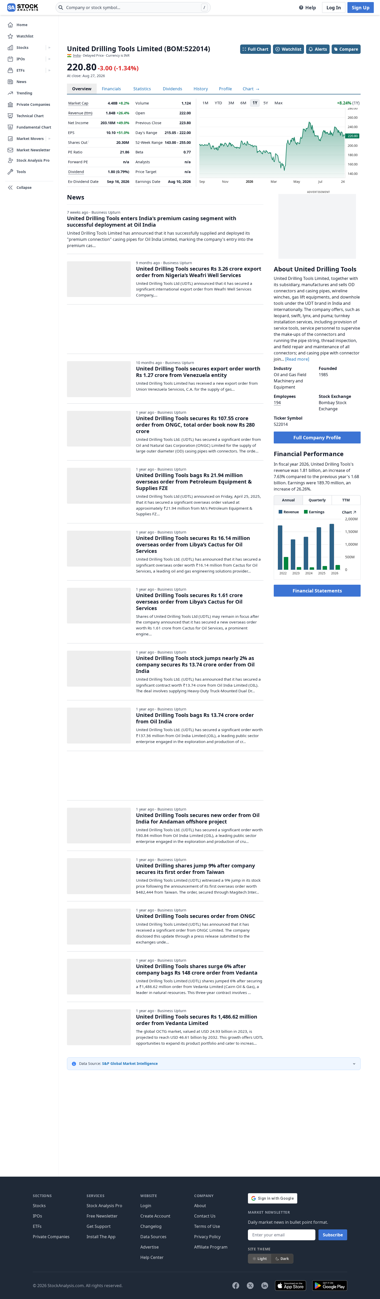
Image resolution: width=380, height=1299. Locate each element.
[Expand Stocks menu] (49, 47)
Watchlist (291, 49)
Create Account (155, 1216)
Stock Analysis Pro (104, 1205)
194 (277, 402)
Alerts (321, 49)
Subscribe (333, 1235)
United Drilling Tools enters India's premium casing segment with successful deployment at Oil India (151, 221)
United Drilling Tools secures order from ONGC (195, 915)
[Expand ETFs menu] (49, 70)
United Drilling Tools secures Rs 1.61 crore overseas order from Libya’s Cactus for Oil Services (189, 602)
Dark (284, 1258)
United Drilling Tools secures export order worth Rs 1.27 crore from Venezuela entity (198, 371)
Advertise (149, 1247)
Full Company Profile (317, 437)
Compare (348, 49)
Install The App (101, 1236)
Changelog (151, 1226)
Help (310, 7)
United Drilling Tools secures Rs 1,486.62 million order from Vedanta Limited (196, 1020)
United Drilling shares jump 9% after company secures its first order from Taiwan (195, 868)
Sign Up (360, 7)
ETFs (37, 1226)
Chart (249, 89)
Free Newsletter (102, 1216)
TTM (346, 500)
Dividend (76, 171)
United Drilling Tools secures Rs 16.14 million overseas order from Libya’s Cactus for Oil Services (193, 544)
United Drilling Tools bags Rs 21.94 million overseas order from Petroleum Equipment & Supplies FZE (194, 482)
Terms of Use (207, 1226)
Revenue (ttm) (80, 112)
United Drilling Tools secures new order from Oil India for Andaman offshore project (198, 818)
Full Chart (258, 49)
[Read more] (297, 359)
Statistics (142, 89)
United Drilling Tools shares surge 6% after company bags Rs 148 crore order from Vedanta (196, 969)
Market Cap (78, 103)
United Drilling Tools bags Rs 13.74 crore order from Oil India (195, 718)
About (200, 1205)
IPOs (37, 1216)
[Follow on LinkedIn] (265, 1285)
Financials (111, 89)
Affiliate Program (210, 1247)
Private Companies (51, 1236)
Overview (82, 89)
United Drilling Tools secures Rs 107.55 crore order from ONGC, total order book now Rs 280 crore (195, 425)
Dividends (172, 89)
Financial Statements (317, 591)
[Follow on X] (250, 1285)
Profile (225, 89)
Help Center (152, 1257)
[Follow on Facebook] (236, 1285)
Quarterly (317, 500)
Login (145, 1205)
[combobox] (133, 7)
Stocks (39, 1205)
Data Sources (153, 1236)
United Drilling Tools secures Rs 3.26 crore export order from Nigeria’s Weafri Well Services (198, 272)
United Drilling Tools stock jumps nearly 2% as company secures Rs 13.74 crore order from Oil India (195, 664)
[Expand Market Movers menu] (49, 138)
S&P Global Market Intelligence (130, 1063)
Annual (288, 500)
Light (262, 1258)
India (77, 55)
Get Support (99, 1226)
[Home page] (22, 7)
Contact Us (205, 1216)
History (201, 89)
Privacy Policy (207, 1236)
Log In (333, 7)
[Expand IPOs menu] (49, 59)
